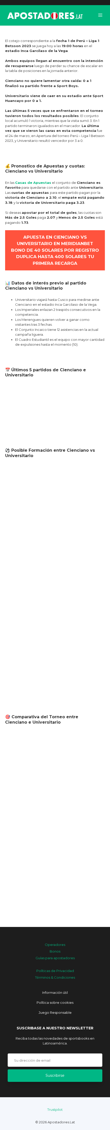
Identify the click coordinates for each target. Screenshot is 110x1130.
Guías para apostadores (55, 958)
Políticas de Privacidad (55, 971)
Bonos (55, 951)
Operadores (55, 945)
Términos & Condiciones (55, 977)
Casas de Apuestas (33, 183)
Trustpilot (55, 1109)
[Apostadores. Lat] (44, 15)
